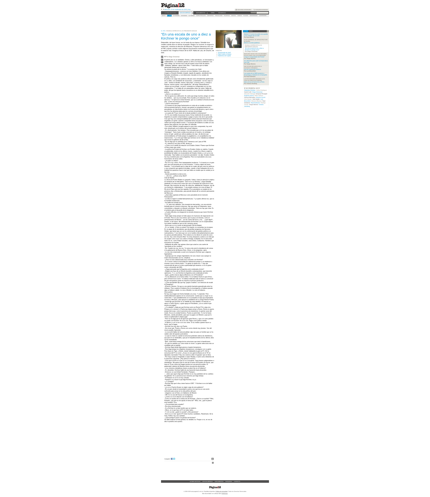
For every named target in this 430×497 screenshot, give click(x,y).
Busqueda (229, 481)
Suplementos (219, 481)
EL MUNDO (192, 15)
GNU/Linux (225, 493)
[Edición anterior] (161, 9)
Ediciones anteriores (244, 9)
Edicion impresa (207, 481)
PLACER (245, 15)
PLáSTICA (227, 15)
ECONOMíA (176, 15)
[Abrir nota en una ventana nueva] (162, 57)
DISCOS (233, 15)
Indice (164, 15)
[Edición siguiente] (163, 9)
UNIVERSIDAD (253, 15)
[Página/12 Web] (173, 8)
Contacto (237, 481)
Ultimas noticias (195, 481)
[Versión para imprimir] (162, 66)
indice (250, 31)
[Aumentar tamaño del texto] (162, 60)
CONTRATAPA (263, 15)
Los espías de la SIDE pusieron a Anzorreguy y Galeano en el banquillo (255, 74)
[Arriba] (213, 463)
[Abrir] (192, 12)
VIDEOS (239, 15)
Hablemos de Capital (224, 56)
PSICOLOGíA (218, 15)
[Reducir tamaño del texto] (162, 62)
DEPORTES (210, 15)
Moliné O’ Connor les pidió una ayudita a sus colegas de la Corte (256, 35)
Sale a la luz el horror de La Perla (254, 82)
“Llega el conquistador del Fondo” (254, 57)
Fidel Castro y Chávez (224, 54)
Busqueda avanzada (261, 9)
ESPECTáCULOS (201, 15)
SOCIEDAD (184, 15)
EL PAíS (169, 15)
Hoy (189, 9)
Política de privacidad (221, 491)
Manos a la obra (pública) (252, 43)
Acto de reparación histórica (252, 69)
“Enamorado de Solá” (224, 52)
